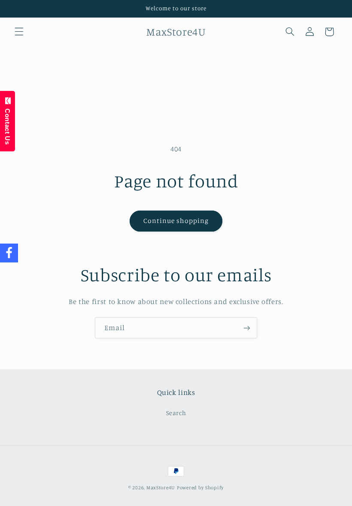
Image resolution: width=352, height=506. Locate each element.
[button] (19, 32)
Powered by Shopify (200, 488)
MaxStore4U (160, 488)
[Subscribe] (247, 327)
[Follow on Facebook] (9, 253)
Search (176, 412)
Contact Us (7, 124)
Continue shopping (176, 221)
